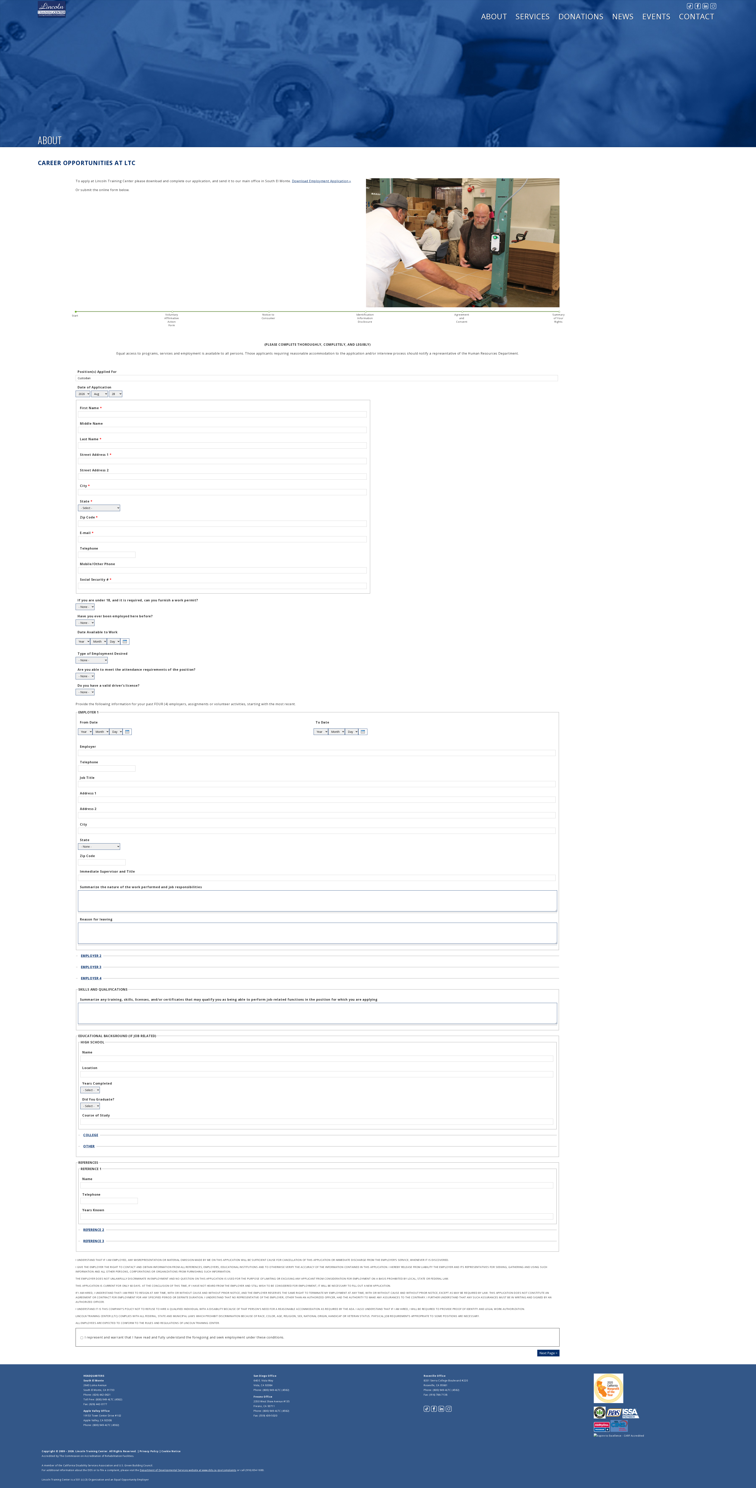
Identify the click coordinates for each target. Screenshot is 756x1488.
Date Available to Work (98, 632)
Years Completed (97, 1083)
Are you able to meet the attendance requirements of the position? (136, 669)
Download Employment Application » (321, 181)
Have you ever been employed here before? (115, 616)
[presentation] (124, 641)
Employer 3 (91, 967)
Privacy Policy (149, 1451)
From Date (89, 722)
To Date (322, 722)
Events (656, 16)
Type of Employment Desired (103, 653)
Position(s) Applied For (97, 372)
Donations (580, 16)
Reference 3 (93, 1241)
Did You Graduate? (98, 1099)
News (623, 16)
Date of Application (94, 387)
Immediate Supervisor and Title (107, 871)
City (85, 486)
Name (87, 1052)
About (494, 16)
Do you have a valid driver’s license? (109, 685)
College (90, 1135)
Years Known (93, 1210)
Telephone (89, 548)
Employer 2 (91, 956)
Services (533, 16)
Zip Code (89, 517)
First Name (91, 408)
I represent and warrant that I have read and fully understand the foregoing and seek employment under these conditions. (184, 1337)
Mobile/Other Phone (97, 564)
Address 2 (88, 809)
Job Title (87, 778)
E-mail (87, 533)
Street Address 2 (94, 470)
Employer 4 (91, 978)
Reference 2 (93, 1230)
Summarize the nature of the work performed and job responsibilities (141, 887)
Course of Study (96, 1115)
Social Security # (96, 579)
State (86, 501)
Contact (696, 16)
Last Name (91, 439)
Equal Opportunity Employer (131, 1479)
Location (89, 1068)
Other (89, 1146)
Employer (88, 746)
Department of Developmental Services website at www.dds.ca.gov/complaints (188, 1470)
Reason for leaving (96, 919)
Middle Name (91, 423)
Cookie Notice (171, 1451)
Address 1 (88, 793)
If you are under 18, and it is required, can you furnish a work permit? (138, 600)
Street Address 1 (95, 454)
